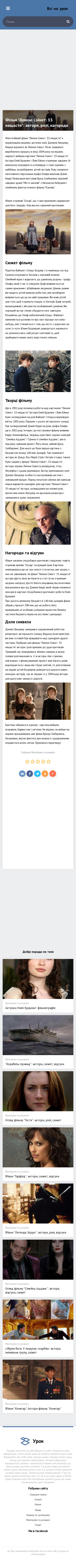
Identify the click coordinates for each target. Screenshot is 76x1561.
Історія (38, 1499)
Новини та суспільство (38, 1515)
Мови (38, 1510)
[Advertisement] (38, 72)
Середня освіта (38, 1494)
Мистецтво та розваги (43, 752)
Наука (38, 1504)
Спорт (38, 1524)
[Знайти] (68, 21)
